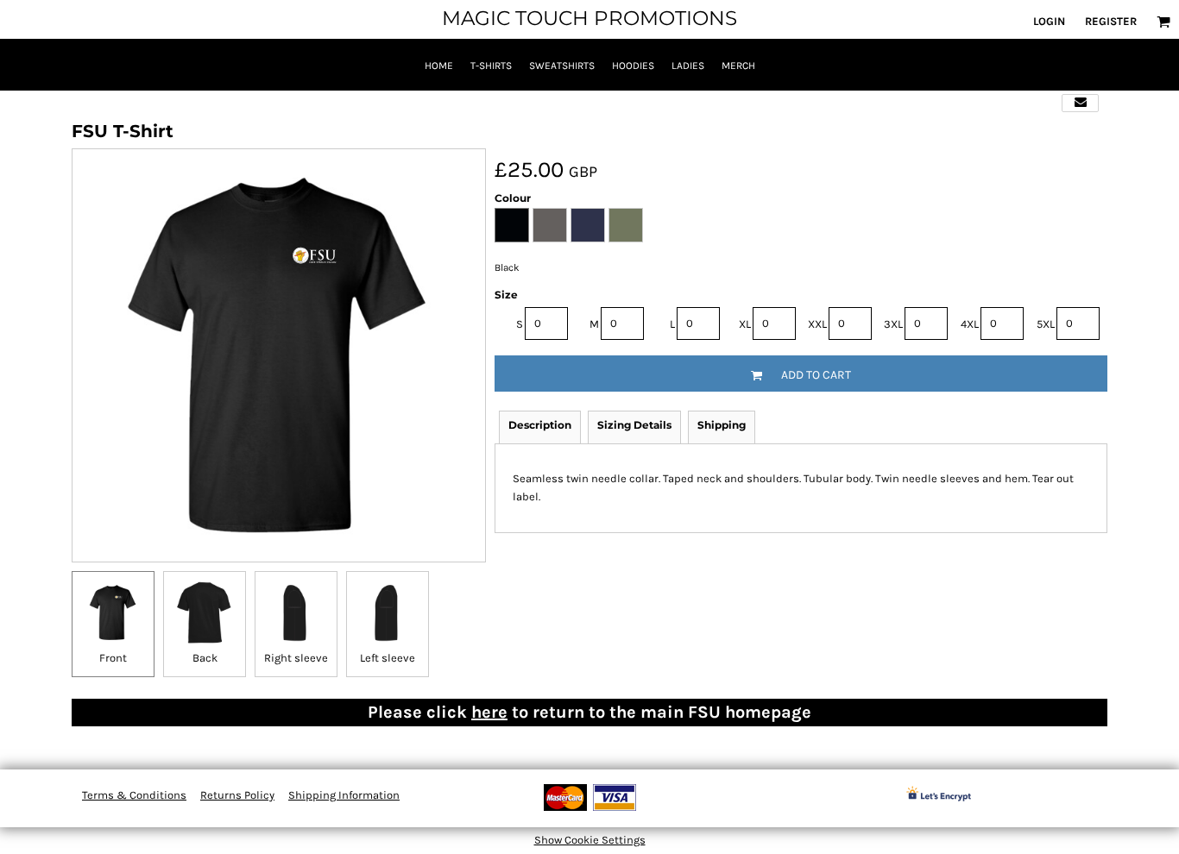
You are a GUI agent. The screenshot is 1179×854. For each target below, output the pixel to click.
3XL (893, 323)
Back (205, 657)
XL (745, 323)
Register (1111, 21)
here (489, 712)
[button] (1163, 21)
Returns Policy (237, 794)
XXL (817, 323)
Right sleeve (296, 657)
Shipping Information (344, 794)
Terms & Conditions (134, 794)
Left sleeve (387, 657)
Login (1049, 21)
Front (113, 657)
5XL (1046, 323)
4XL (970, 323)
